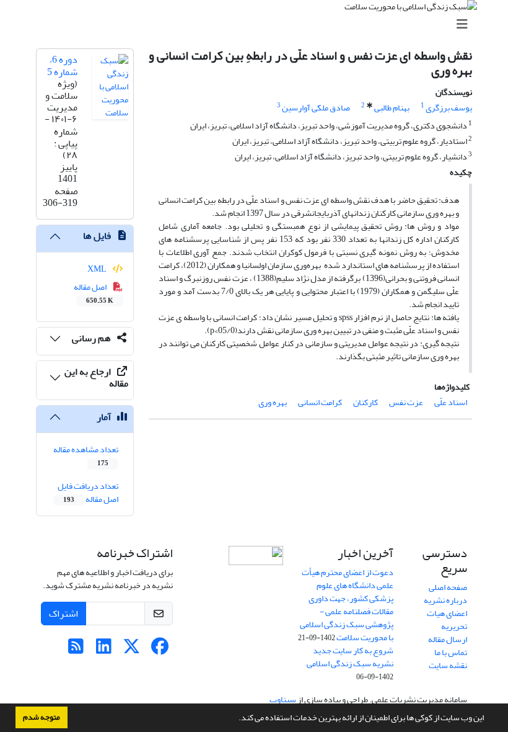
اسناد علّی (450, 402)
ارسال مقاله (447, 639)
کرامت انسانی (320, 402)
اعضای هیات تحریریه (447, 620)
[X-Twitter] (131, 649)
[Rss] (76, 649)
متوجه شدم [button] (41, 717)
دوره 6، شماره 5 (62, 65)
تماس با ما (450, 652)
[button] (235, 719)
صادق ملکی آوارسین (316, 107)
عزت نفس (406, 402)
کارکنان (365, 402)
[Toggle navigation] (257, 24)
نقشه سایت (448, 665)
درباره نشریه (445, 600)
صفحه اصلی (448, 587)
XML (97, 269)
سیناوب (282, 699)
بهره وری (272, 402)
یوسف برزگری (449, 107)
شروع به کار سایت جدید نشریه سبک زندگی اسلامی (350, 657)
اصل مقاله (94, 293)
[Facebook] (159, 649)
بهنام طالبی (391, 107)
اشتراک (63, 613)
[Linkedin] (103, 649)
